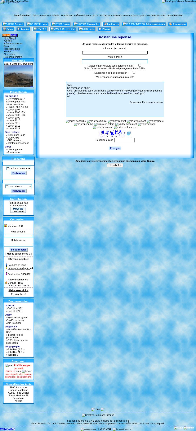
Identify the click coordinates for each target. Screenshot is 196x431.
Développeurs (15, 149)
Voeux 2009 (14, 117)
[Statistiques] (182, 427)
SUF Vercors (14, 140)
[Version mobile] (25, 293)
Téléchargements (13, 57)
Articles (8, 41)
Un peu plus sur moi (18, 107)
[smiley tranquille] (76, 121)
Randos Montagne (18, 390)
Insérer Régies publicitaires (14, 336)
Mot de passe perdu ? (18, 253)
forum (19, 371)
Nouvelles (9, 54)
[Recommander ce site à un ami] (21, 293)
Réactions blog (12, 49)
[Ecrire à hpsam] (13, 293)
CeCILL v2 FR (15, 311)
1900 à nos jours (16, 135)
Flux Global (10, 38)
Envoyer (115, 148)
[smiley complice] (97, 121)
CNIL (91, 420)
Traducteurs (14, 152)
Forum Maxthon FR (19, 395)
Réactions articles (13, 43)
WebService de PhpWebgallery (123, 90)
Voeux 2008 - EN (16, 112)
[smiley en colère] (104, 124)
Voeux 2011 (14, 123)
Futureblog (18, 398)
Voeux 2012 (14, 125)
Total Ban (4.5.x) (16, 349)
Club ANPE (13, 137)
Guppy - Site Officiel (18, 392)
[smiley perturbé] (83, 124)
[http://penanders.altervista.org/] (179, 1)
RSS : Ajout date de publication (17, 341)
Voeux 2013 (14, 128)
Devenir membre (18, 259)
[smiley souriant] (136, 121)
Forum (7, 51)
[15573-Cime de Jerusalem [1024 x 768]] (18, 86)
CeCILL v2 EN (15, 308)
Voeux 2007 (14, 109)
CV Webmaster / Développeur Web (15, 100)
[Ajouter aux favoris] (17, 293)
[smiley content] (117, 121)
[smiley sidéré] (155, 121)
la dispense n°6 (121, 420)
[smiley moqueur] (103, 127)
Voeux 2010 (14, 120)
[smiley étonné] (146, 124)
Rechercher (18, 173)
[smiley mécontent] (126, 124)
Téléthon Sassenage (18, 143)
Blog (6, 46)
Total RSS (13, 355)
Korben (18, 401)
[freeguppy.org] (88, 429)
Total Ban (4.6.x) (16, 352)
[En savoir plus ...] (122, 429)
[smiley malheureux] (125, 127)
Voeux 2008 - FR (16, 115)
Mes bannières (15, 104)
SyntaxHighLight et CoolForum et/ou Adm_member (16, 320)
